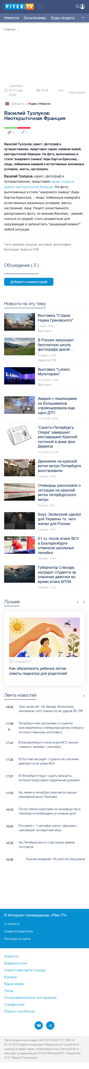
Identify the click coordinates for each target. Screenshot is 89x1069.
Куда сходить (63, 18)
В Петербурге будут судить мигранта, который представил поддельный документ (49, 778)
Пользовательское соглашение (30, 998)
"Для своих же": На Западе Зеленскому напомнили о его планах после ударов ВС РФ (51, 709)
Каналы (10, 977)
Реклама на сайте (17, 938)
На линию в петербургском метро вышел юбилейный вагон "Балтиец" (48, 794)
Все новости (82, 696)
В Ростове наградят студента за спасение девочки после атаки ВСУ (49, 761)
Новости (11, 18)
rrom (60, 90)
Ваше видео (14, 984)
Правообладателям (18, 931)
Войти (82, 6)
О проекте (11, 923)
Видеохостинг (16, 963)
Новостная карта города (24, 970)
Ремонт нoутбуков (19, 1011)
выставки (45, 244)
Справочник (14, 1005)
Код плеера (77, 92)
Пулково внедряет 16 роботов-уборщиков (55, 859)
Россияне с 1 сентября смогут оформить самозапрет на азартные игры (48, 828)
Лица (8, 991)
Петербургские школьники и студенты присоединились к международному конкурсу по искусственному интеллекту (51, 727)
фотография (62, 244)
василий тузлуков (24, 244)
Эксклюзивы (35, 18)
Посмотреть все (21, 270)
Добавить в (31, 104)
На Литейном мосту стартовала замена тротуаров (47, 844)
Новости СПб (29, 249)
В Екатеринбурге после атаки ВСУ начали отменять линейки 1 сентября (48, 744)
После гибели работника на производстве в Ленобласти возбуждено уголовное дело (50, 811)
